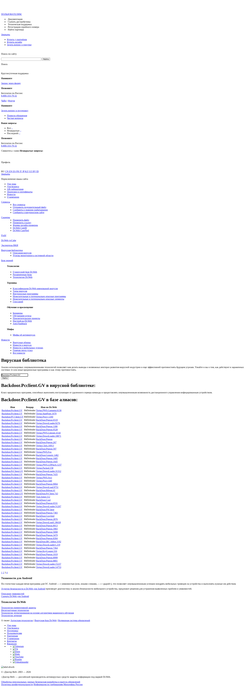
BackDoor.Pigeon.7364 (47, 548)
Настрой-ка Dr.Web (22, 321)
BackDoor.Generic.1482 (47, 455)
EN (11, 171)
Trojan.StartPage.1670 (46, 413)
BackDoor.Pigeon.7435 (47, 474)
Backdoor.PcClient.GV (12, 471)
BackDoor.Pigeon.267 (46, 442)
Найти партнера (16, 29)
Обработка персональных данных (18, 682)
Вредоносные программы (25, 294)
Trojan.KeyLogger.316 (46, 551)
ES (14, 171)
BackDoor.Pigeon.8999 (47, 557)
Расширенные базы (22, 274)
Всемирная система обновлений (74, 620)
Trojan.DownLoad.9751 (47, 487)
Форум (11, 100)
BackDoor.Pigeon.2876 (47, 519)
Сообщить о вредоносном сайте (28, 212)
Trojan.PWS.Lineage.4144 (48, 433)
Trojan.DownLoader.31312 (48, 471)
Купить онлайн (14, 42)
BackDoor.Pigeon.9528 (47, 429)
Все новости (19, 353)
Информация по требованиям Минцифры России (58, 684)
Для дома (11, 184)
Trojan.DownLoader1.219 (48, 545)
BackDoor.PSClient (45, 509)
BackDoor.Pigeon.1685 (47, 458)
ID (37, 171)
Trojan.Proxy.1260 (44, 417)
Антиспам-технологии (21, 620)
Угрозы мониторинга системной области (33, 255)
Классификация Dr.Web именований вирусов (35, 288)
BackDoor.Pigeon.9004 (47, 484)
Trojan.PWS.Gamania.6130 (48, 410)
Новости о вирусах (22, 345)
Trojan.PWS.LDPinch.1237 (49, 465)
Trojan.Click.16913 (45, 445)
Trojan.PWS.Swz (44, 477)
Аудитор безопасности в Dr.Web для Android (23, 589)
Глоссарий (18, 301)
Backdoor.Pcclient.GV (12, 410)
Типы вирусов (20, 291)
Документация (15, 19)
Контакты (12, 641)
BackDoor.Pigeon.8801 (47, 561)
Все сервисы (19, 204)
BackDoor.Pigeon (44, 439)
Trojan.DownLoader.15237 (48, 564)
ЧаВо (3, 100)
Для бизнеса (13, 186)
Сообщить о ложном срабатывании (30, 210)
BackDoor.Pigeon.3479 (47, 535)
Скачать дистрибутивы (19, 22)
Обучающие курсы (22, 315)
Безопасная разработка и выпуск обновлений (57, 682)
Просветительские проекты (26, 318)
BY (34, 171)
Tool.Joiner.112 (43, 497)
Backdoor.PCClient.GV (13, 417)
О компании (13, 197)
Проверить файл (21, 220)
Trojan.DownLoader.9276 (48, 423)
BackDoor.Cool (43, 500)
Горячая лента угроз (23, 350)
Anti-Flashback (20, 323)
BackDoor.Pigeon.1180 (47, 426)
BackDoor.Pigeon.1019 (47, 554)
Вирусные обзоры (22, 342)
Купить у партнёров (17, 39)
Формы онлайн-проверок (25, 225)
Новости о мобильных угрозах (28, 347)
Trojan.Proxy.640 (44, 481)
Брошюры (18, 313)
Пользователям (14, 633)
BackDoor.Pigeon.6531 (47, 503)
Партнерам (12, 636)
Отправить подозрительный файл (29, 207)
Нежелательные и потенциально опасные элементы (38, 299)
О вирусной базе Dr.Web (25, 272)
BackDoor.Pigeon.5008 (47, 532)
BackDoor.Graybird (45, 516)
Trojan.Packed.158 (44, 468)
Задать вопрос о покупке (19, 44)
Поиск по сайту (9, 54)
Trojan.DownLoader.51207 (48, 506)
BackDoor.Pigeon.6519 (47, 420)
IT (21, 171)
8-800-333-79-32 (9, 96)
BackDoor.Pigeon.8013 (47, 525)
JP (23, 171)
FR (18, 171)
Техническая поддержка (20, 24)
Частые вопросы (15, 118)
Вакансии (12, 643)
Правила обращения (17, 115)
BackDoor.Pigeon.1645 (47, 461)
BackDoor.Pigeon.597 (46, 449)
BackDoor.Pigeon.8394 (47, 538)
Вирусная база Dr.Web (46, 620)
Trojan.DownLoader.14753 (48, 567)
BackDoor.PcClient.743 (47, 493)
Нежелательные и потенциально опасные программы (39, 296)
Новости (11, 194)
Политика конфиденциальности (17, 684)
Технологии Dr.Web (22, 277)
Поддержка (12, 630)
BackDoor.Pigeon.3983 (47, 529)
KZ (27, 171)
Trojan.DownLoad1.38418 (48, 522)
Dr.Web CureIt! (20, 228)
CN (7, 171)
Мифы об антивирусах (24, 335)
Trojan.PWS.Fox (44, 452)
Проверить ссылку (22, 222)
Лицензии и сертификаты (20, 192)
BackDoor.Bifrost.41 (45, 490)
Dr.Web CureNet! (21, 230)
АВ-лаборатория (15, 189)
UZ (31, 171)
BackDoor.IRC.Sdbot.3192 (48, 541)
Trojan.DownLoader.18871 (48, 436)
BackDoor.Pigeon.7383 (47, 513)
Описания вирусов (22, 253)
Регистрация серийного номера (23, 27)
